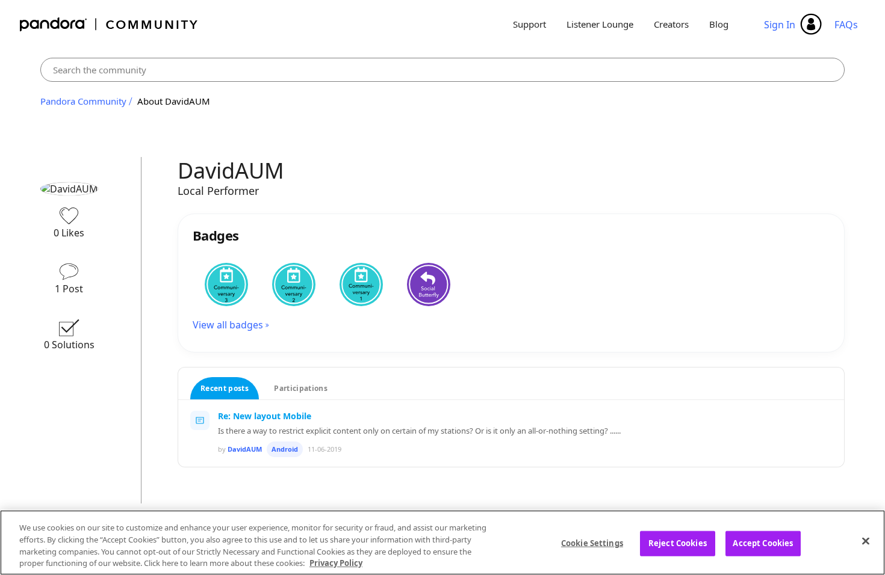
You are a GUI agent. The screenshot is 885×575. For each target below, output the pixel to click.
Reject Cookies (677, 543)
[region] (442, 542)
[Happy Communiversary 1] (361, 284)
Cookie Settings (592, 543)
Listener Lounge (600, 24)
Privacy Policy (335, 562)
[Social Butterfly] (428, 284)
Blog (718, 24)
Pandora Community (109, 24)
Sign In (779, 24)
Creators (671, 24)
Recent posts (224, 388)
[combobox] (442, 70)
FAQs (846, 24)
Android (285, 449)
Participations (301, 388)
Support (529, 24)
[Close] (865, 540)
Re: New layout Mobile (264, 416)
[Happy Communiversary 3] (226, 284)
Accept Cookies (763, 543)
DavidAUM (245, 449)
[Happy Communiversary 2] (293, 284)
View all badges (228, 324)
